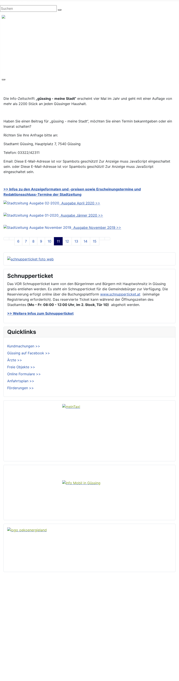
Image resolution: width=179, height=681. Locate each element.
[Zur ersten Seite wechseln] (6, 238)
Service (8, 68)
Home (76, 606)
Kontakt (8, 75)
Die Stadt (9, 33)
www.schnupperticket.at (120, 294)
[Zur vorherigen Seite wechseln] (12, 238)
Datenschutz (89, 662)
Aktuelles (78, 620)
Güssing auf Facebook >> (28, 353)
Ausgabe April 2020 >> (80, 203)
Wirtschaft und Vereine (21, 40)
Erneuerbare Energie (18, 61)
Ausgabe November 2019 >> (97, 227)
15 (94, 241)
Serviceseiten (90, 641)
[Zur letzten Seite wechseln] (107, 238)
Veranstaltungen (84, 627)
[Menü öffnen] (3, 79)
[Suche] (59, 9)
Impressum (87, 655)
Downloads (88, 648)
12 (67, 241)
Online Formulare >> (24, 374)
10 (49, 241)
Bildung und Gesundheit (21, 54)
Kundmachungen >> (23, 346)
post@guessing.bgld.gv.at (68, 2)
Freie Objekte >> (21, 367)
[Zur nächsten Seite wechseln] (102, 238)
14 (85, 241)
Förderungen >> (20, 388)
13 (76, 241)
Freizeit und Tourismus (20, 47)
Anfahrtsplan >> (20, 381)
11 (58, 241)
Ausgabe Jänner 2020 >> (82, 215)
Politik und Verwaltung (89, 613)
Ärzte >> (14, 360)
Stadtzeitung (81, 634)
